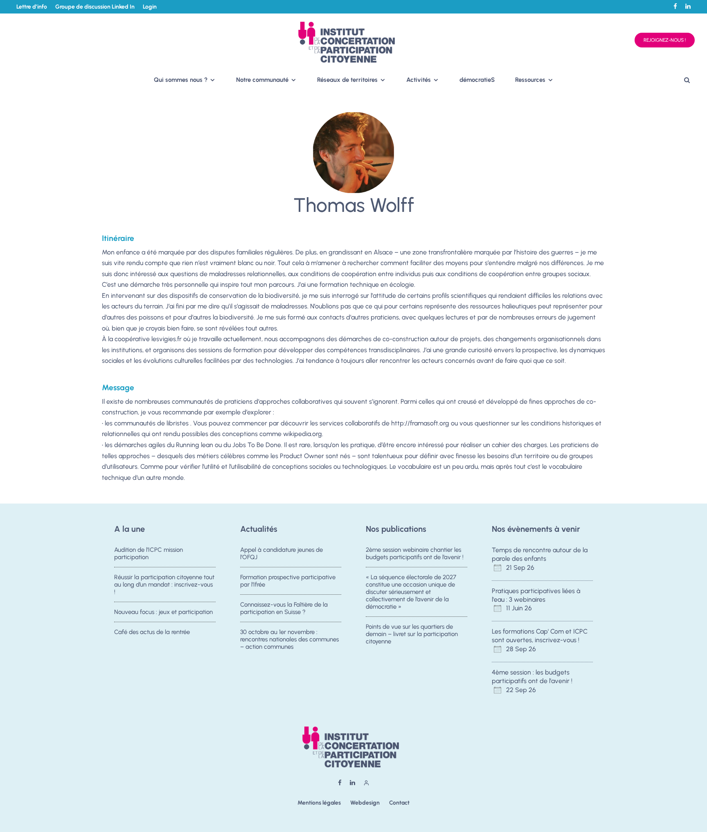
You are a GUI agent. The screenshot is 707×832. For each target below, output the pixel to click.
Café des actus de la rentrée (152, 632)
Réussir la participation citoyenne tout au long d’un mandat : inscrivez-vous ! (164, 584)
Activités (418, 79)
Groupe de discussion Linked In (95, 6)
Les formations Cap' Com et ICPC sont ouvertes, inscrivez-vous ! (540, 635)
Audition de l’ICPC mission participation (148, 553)
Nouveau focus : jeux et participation (163, 612)
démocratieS (477, 79)
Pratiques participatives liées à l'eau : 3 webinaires (536, 595)
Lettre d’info (31, 6)
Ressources (530, 79)
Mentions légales (319, 802)
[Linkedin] (688, 6)
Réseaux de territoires (347, 79)
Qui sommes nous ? (180, 79)
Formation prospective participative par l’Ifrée (287, 580)
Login (150, 6)
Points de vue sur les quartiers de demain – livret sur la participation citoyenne (412, 634)
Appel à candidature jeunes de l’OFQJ (281, 553)
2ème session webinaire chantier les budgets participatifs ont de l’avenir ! (415, 553)
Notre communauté (262, 79)
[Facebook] (675, 6)
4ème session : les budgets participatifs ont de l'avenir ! (532, 676)
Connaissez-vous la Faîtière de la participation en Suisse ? (284, 608)
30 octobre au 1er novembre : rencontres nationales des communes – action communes (289, 639)
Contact (399, 802)
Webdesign (365, 802)
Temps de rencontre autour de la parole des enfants (540, 554)
